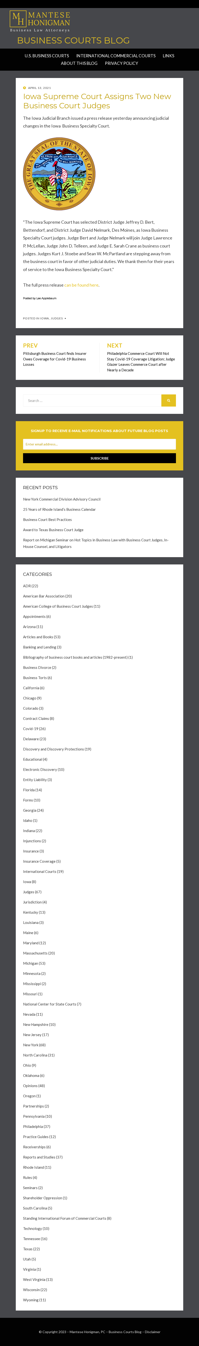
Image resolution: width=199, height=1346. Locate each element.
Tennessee (31, 1238)
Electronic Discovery (40, 769)
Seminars (30, 1187)
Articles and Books (38, 637)
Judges (57, 318)
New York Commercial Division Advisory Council (61, 499)
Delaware (31, 739)
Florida (29, 790)
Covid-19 (30, 728)
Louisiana (31, 922)
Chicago (29, 698)
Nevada (29, 1014)
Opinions (30, 1085)
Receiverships (34, 1147)
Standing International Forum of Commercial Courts (64, 1218)
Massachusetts (35, 953)
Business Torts (35, 677)
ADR (27, 586)
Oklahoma (31, 1075)
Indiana (29, 830)
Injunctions (32, 841)
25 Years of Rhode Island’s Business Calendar (59, 509)
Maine (28, 932)
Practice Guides (36, 1136)
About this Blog (79, 63)
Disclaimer (152, 1332)
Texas (28, 1249)
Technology (32, 1228)
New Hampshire (35, 1024)
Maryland (31, 943)
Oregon (29, 1096)
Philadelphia (33, 1126)
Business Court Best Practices (47, 519)
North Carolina (35, 1055)
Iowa (44, 318)
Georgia (29, 810)
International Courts (39, 871)
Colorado (30, 708)
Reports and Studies (39, 1157)
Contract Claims (36, 718)
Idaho (27, 820)
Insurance (31, 851)
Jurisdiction (32, 902)
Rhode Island (33, 1167)
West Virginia (34, 1279)
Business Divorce (37, 667)
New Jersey (32, 1034)
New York (30, 1045)
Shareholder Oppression (42, 1198)
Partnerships (33, 1106)
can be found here (81, 285)
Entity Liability (35, 779)
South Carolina (35, 1208)
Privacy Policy (121, 63)
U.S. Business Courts (47, 55)
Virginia (29, 1269)
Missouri (30, 994)
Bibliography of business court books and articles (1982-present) (75, 657)
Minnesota (32, 973)
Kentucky (30, 912)
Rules (27, 1177)
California (31, 688)
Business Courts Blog (73, 40)
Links (168, 55)
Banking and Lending (39, 647)
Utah (27, 1259)
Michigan (30, 963)
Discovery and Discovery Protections (53, 749)
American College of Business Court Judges (58, 606)
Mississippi (32, 983)
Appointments (34, 616)
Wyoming (31, 1300)
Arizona (29, 626)
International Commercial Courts (116, 55)
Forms (28, 800)
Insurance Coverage (39, 861)
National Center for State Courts (49, 1004)
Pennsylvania (34, 1116)
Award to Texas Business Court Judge (53, 530)
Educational (32, 759)
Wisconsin (31, 1289)
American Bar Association (44, 596)
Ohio (27, 1065)
